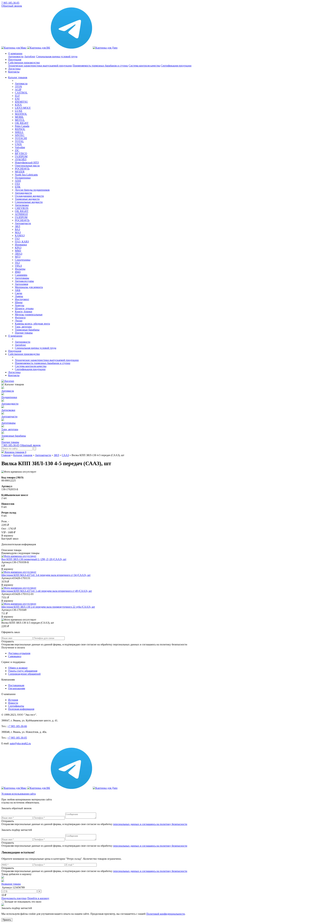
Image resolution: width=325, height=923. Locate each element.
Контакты (13, 71)
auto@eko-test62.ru (20, 743)
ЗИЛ (17, 226)
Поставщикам (16, 685)
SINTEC (20, 135)
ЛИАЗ (18, 253)
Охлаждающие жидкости (29, 196)
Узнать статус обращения (22, 670)
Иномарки (21, 244)
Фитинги (20, 317)
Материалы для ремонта (29, 287)
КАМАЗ (20, 235)
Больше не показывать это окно (23, 901)
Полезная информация (21, 709)
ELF (17, 95)
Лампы (19, 296)
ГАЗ (17, 238)
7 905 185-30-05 (10, 2)
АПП (18, 180)
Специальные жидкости (29, 202)
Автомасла (21, 83)
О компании (15, 53)
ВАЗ (17, 229)
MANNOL (21, 113)
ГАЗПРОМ (21, 156)
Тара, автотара (23, 326)
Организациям (16, 688)
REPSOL (20, 129)
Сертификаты (16, 705)
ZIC (17, 150)
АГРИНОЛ (21, 214)
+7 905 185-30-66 (17, 726)
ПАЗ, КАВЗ (22, 241)
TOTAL (19, 141)
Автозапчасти (23, 223)
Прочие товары (24, 332)
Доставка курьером (19, 653)
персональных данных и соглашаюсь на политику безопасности (150, 824)
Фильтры (20, 268)
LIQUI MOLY (23, 107)
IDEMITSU (21, 101)
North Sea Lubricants (26, 174)
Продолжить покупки (14, 898)
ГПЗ (17, 183)
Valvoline (20, 147)
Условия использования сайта (18, 793)
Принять (7, 920)
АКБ (17, 290)
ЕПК (17, 186)
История (13, 699)
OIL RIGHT (21, 123)
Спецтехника (22, 259)
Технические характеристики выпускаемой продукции (40, 65)
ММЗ (18, 250)
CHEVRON (21, 208)
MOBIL (19, 117)
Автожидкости (23, 192)
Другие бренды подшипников (32, 189)
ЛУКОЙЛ (20, 159)
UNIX (18, 144)
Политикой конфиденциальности (165, 913)
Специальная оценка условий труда (56, 56)
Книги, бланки (23, 311)
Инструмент (22, 299)
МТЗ (17, 256)
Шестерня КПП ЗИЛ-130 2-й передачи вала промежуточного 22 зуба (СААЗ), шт (48, 606)
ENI (17, 98)
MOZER (20, 171)
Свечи (18, 293)
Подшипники (23, 177)
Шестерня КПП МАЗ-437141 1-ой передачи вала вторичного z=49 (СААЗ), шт (46, 590)
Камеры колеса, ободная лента (32, 323)
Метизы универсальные (28, 314)
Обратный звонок (11, 5)
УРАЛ (18, 265)
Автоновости (16, 56)
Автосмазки (22, 205)
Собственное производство (24, 62)
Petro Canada (22, 126)
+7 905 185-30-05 (17, 737)
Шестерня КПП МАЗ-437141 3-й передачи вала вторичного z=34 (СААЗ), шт (46, 575)
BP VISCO (21, 153)
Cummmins (21, 275)
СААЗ (65, 455)
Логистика (14, 68)
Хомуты (19, 305)
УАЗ (17, 262)
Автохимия (21, 284)
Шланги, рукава (24, 308)
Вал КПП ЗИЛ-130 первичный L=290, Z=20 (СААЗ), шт (33, 559)
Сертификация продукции (176, 65)
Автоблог (29, 56)
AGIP (18, 89)
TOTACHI (21, 138)
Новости (13, 702)
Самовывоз (14, 656)
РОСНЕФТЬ (22, 168)
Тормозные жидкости (27, 199)
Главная (5, 455)
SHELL (19, 132)
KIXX (18, 104)
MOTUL (20, 120)
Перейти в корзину (38, 898)
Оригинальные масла (27, 165)
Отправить (7, 821)
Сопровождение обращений (24, 673)
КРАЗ (18, 247)
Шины (19, 302)
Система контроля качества (144, 65)
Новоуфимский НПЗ (27, 162)
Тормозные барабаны (27, 329)
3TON (18, 86)
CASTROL (21, 92)
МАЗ (18, 232)
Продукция (14, 59)
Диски (18, 320)
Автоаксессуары (24, 281)
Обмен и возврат (18, 667)
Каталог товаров (17, 77)
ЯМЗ (17, 272)
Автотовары (22, 278)
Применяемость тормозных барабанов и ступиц (100, 65)
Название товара (11, 883)
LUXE (18, 110)
